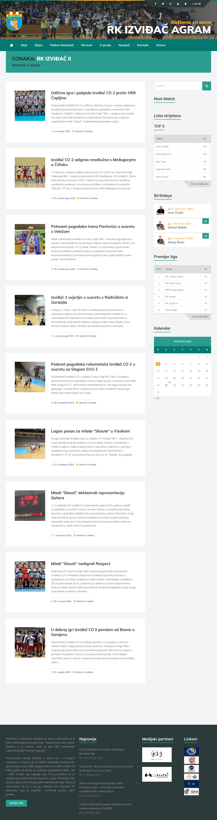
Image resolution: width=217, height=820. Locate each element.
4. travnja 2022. (62, 131)
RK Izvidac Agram (174, 276)
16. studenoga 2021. (65, 269)
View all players (199, 183)
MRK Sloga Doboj (174, 290)
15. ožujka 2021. (62, 672)
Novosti (86, 45)
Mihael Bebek (177, 227)
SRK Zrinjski (171, 309)
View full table (200, 316)
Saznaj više (16, 803)
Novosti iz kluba (84, 131)
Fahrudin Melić (163, 169)
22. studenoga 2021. (65, 198)
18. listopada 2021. (64, 402)
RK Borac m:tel (173, 283)
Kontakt (143, 45)
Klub (24, 45)
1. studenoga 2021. (64, 336)
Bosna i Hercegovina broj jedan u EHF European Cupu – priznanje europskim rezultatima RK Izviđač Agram (101, 787)
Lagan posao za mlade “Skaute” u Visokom (90, 431)
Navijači (124, 45)
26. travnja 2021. (63, 601)
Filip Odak (161, 161)
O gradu (105, 45)
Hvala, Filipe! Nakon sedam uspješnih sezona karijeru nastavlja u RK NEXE (105, 806)
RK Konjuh (170, 296)
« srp (157, 397)
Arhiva (160, 45)
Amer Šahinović (164, 154)
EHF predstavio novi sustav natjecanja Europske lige (101, 751)
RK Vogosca (171, 303)
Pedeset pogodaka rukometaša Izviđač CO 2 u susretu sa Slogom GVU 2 (93, 367)
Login (195, 3)
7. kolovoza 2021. (63, 535)
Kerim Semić (162, 176)
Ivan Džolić (175, 212)
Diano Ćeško (162, 146)
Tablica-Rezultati (62, 45)
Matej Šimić (176, 242)
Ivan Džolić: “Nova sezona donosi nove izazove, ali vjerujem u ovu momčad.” (106, 768)
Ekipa (38, 45)
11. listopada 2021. (64, 464)
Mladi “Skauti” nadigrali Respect (80, 563)
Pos (158, 269)
